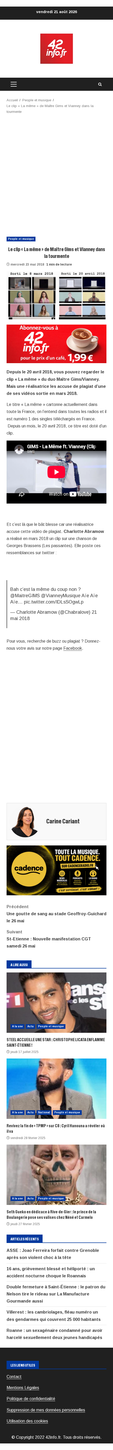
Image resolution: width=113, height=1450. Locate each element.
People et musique (21, 238)
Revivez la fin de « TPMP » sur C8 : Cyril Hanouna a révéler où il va (56, 1089)
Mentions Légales (23, 1387)
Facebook (72, 648)
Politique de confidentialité (31, 1398)
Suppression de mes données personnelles (46, 1410)
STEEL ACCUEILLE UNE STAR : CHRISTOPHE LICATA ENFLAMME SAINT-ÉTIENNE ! (56, 1002)
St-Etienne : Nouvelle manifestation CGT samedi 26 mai (49, 939)
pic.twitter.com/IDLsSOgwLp (54, 602)
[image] (56, 343)
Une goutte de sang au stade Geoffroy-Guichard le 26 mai (56, 913)
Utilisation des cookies (27, 1421)
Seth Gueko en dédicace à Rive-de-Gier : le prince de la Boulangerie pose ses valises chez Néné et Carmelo (56, 1175)
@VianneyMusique (60, 595)
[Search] (99, 84)
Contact (14, 1376)
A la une (17, 1026)
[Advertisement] (56, 173)
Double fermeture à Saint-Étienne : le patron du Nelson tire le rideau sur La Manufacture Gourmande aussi (56, 1294)
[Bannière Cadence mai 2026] (56, 870)
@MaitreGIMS (25, 595)
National (44, 1112)
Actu (30, 1026)
